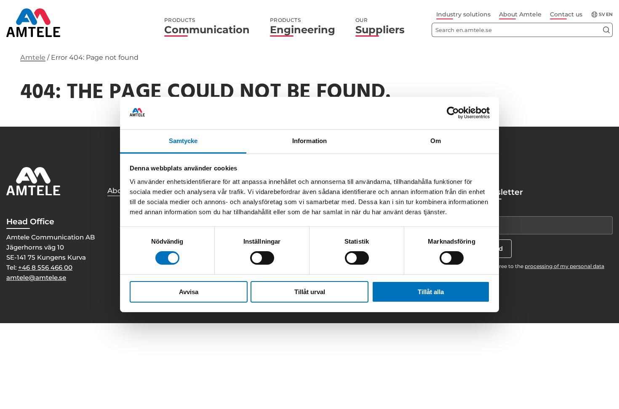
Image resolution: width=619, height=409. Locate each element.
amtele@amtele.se (36, 278)
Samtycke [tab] (183, 140)
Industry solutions (463, 14)
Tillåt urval (309, 291)
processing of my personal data (564, 266)
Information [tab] (309, 140)
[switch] (262, 258)
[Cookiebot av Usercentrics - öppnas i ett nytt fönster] (453, 112)
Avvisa (188, 291)
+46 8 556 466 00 (45, 267)
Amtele (32, 57)
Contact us (566, 14)
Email (486, 208)
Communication (207, 26)
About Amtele (520, 14)
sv (602, 14)
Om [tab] (435, 140)
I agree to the (547, 266)
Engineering (302, 26)
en (609, 14)
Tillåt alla (431, 291)
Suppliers (380, 26)
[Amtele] (33, 22)
